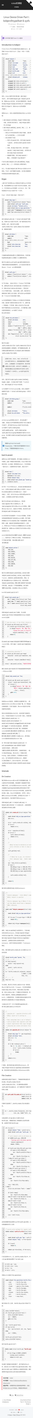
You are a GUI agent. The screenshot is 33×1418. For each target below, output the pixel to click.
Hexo (10, 1415)
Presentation (8, 446)
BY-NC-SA (9, 1388)
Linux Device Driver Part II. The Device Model (25, 1402)
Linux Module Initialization (6, 1401)
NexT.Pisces (16, 1415)
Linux (12, 1395)
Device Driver (19, 1395)
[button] (3, 5)
